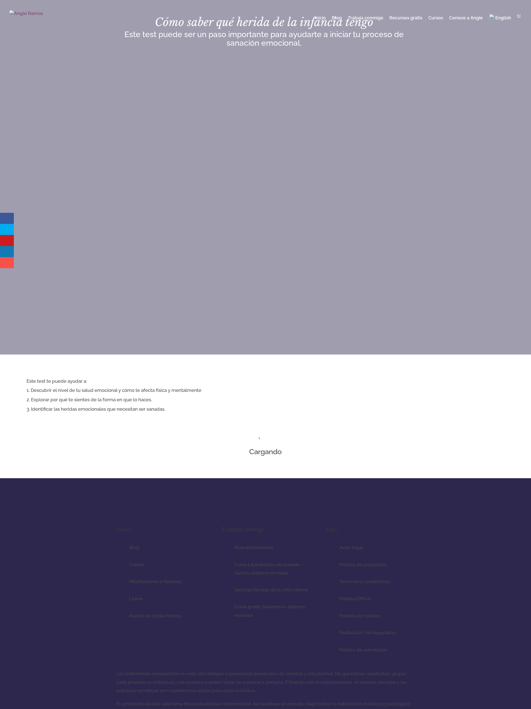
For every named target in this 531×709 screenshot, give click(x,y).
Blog (337, 18)
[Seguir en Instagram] (377, 505)
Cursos (435, 18)
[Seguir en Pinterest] (388, 505)
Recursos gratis (405, 18)
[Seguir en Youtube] (410, 505)
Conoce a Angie (466, 18)
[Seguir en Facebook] (366, 505)
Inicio (320, 18)
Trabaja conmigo (365, 18)
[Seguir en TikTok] (399, 505)
